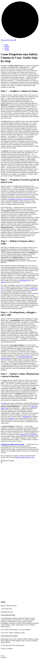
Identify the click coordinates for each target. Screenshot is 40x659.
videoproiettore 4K (24, 280)
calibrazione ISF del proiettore (28, 434)
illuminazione (27, 416)
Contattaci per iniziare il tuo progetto (12, 444)
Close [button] (2, 656)
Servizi (6, 48)
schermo (3, 282)
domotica (11, 418)
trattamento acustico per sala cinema (19, 199)
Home (6, 45)
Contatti (6, 50)
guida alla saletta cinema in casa (24, 457)
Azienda (6, 46)
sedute (4, 403)
